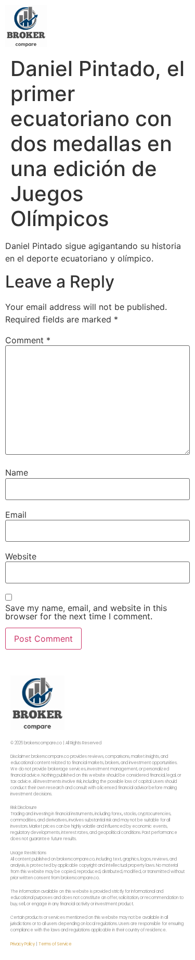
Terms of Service (55, 944)
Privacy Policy (22, 944)
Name (16, 472)
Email (16, 514)
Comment (27, 340)
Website (20, 556)
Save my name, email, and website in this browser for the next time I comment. (86, 612)
